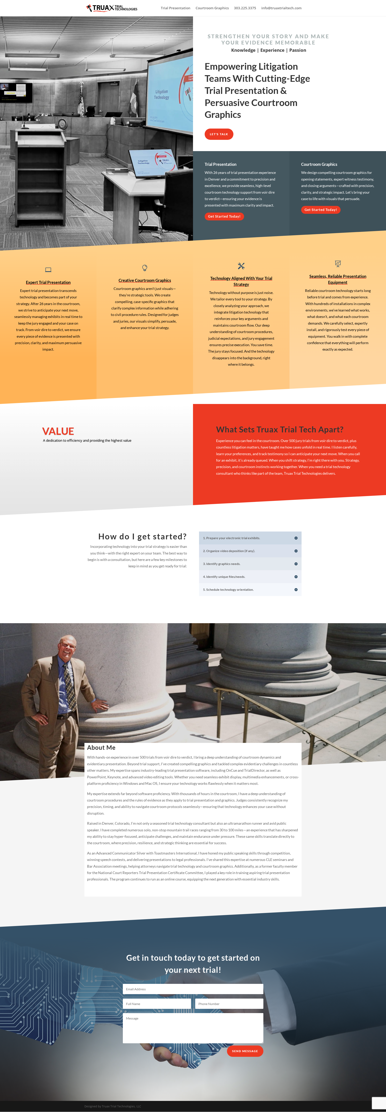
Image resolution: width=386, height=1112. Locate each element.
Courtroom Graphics (212, 8)
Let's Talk (219, 134)
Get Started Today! (224, 216)
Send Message (245, 1051)
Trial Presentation (175, 8)
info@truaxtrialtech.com (281, 8)
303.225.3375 (245, 8)
